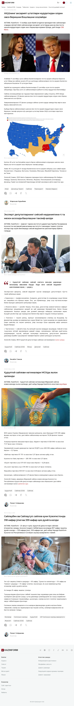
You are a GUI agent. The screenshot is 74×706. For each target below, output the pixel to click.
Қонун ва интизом (41, 7)
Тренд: (3, 7)
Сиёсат (3, 664)
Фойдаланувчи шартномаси (47, 661)
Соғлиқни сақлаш (20, 617)
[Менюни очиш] (70, 2)
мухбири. (63, 384)
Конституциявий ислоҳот (57, 7)
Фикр (29, 347)
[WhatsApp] (10, 193)
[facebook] (54, 650)
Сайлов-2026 (11, 7)
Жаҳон (3, 675)
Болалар (8, 617)
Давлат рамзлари (44, 668)
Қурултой (8, 347)
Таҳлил (3, 668)
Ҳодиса (32, 7)
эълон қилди (59, 340)
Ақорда (18, 7)
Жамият (8, 621)
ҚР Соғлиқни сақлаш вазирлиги (52, 617)
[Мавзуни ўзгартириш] (65, 2)
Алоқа (3, 689)
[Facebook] (20, 193)
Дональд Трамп (17, 189)
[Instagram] (5, 193)
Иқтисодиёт (5, 671)
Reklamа (4, 692)
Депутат (37, 347)
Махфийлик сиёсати (44, 664)
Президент (38, 189)
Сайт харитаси (6, 685)
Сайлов (29, 189)
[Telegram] (15, 193)
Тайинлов (25, 7)
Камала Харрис (51, 189)
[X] (26, 193)
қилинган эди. (23, 484)
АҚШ (6, 189)
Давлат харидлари (44, 675)
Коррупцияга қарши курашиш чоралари (50, 671)
